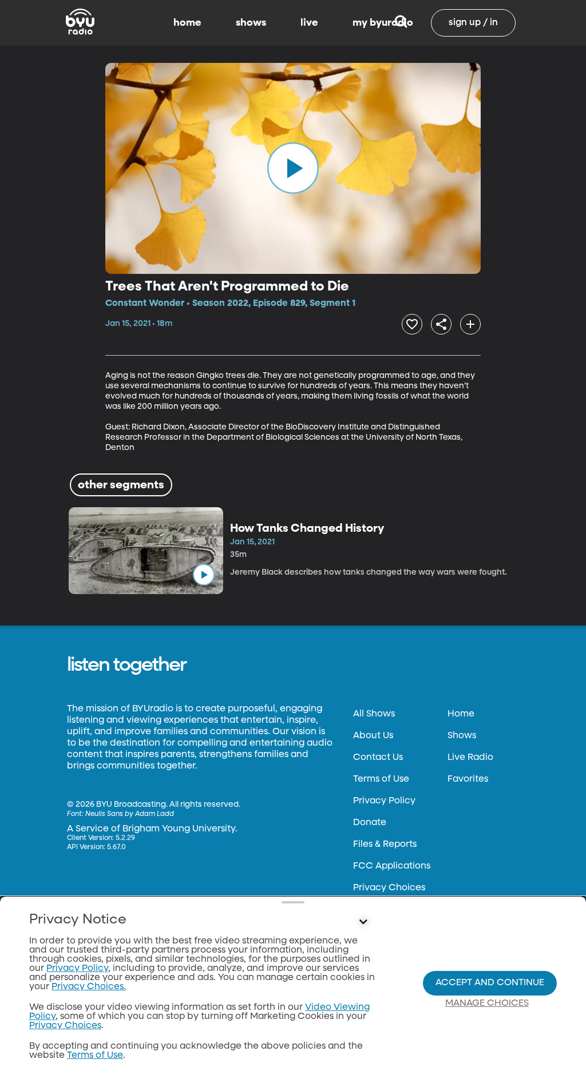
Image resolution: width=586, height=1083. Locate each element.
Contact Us (378, 757)
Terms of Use (381, 779)
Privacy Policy (384, 801)
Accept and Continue (489, 983)
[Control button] (363, 922)
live (309, 23)
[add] (470, 324)
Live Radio (470, 757)
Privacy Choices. (89, 987)
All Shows (374, 714)
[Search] (401, 23)
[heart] (412, 324)
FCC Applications (391, 866)
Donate (369, 822)
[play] (293, 168)
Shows (462, 735)
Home (461, 714)
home (187, 23)
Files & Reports (385, 844)
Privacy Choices (389, 888)
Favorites (468, 779)
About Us (373, 735)
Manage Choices (487, 1003)
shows (251, 23)
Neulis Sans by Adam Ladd (129, 814)
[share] (441, 324)
